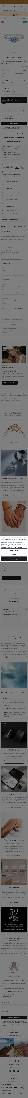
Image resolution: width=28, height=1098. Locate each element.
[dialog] (14, 549)
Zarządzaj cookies (14, 550)
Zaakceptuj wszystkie (14, 559)
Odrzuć (14, 554)
